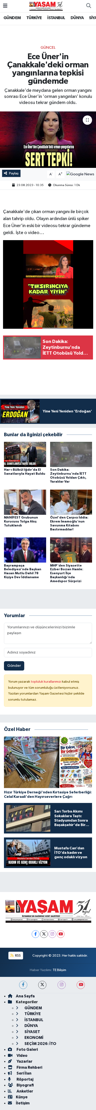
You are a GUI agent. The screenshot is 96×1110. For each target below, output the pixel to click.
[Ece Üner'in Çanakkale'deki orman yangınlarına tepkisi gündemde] (48, 139)
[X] (44, 934)
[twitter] (42, 985)
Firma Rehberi (29, 1067)
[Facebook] (35, 934)
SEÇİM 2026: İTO (40, 1044)
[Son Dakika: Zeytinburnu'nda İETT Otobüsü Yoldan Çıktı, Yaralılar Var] (71, 454)
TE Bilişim (59, 970)
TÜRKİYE (34, 18)
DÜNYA (77, 18)
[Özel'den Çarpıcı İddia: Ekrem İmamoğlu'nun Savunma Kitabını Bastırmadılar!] (71, 502)
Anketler (24, 1091)
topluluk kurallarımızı (46, 681)
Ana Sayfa (25, 996)
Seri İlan (23, 1073)
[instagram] (62, 985)
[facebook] (23, 985)
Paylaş (14, 173)
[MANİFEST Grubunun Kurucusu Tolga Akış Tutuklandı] (25, 502)
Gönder (14, 666)
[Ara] (88, 6)
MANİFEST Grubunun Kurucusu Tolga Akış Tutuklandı (21, 521)
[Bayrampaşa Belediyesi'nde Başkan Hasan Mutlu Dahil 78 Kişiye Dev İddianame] (25, 550)
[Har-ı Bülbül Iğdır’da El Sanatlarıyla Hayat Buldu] (25, 454)
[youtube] (81, 985)
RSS (17, 955)
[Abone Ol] (80, 174)
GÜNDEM (12, 18)
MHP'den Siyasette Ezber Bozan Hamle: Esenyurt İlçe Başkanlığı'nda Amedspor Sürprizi (66, 573)
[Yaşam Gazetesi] (45, 6)
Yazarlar (24, 1061)
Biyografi (25, 1085)
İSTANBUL (56, 18)
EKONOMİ (33, 1038)
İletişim (23, 1103)
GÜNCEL (48, 48)
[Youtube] (61, 934)
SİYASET (32, 1032)
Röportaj (24, 1079)
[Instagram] (52, 934)
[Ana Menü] (5, 6)
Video (21, 1056)
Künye (21, 1097)
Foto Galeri (27, 1049)
